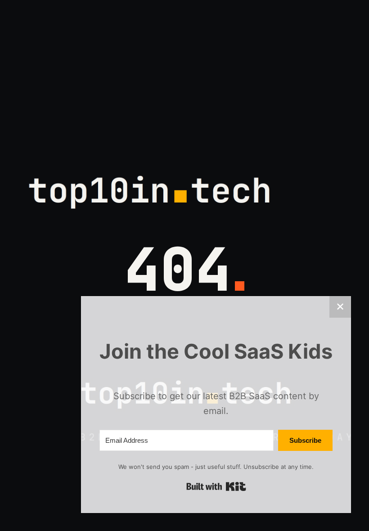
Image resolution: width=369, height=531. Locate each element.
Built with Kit (216, 486)
